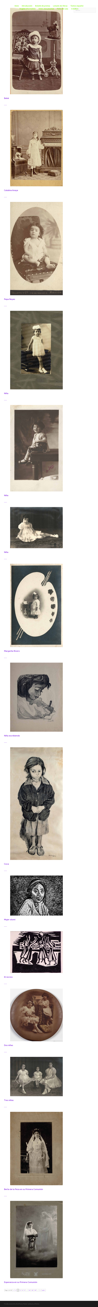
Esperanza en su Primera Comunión (20, 1282)
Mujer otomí (9, 919)
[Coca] (36, 803)
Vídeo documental (46, 9)
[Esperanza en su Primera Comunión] (36, 1239)
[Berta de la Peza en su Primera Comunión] (36, 1148)
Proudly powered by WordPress (13, 1304)
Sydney (30, 1304)
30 (35, 1290)
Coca (6, 864)
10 (29, 1290)
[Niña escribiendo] (36, 697)
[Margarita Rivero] (36, 605)
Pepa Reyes (9, 299)
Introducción (27, 6)
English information (28, 9)
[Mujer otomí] (36, 895)
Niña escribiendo (12, 736)
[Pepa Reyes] (36, 248)
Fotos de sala (62, 9)
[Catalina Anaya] (36, 148)
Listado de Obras (60, 6)
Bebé (6, 98)
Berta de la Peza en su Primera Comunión (23, 1189)
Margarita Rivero (12, 651)
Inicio (17, 6)
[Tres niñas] (36, 1076)
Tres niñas (9, 1100)
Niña (6, 393)
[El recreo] (36, 952)
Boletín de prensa (42, 6)
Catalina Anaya (11, 190)
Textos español (76, 6)
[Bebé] (36, 51)
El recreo (8, 977)
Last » (43, 1290)
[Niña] (36, 350)
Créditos (74, 9)
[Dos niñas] (36, 1015)
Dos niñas (8, 1045)
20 (32, 1290)
